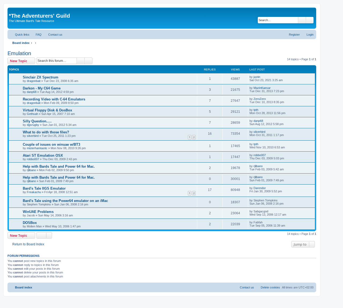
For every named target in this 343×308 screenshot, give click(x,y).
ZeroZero (259, 98)
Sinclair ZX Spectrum (40, 77)
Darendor (259, 188)
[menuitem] (36, 34)
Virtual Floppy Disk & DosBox (47, 110)
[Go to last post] (262, 76)
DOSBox (30, 223)
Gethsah (32, 113)
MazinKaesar (262, 87)
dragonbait (33, 80)
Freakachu (34, 192)
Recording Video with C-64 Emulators (54, 99)
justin (256, 76)
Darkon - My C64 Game (42, 88)
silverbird (33, 135)
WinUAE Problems (38, 212)
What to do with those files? (46, 132)
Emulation (19, 53)
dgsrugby (33, 124)
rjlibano (31, 170)
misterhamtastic (37, 148)
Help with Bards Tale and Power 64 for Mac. (59, 166)
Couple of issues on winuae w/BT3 (51, 144)
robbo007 (33, 159)
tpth (255, 109)
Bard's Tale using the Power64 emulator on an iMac (65, 201)
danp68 (31, 91)
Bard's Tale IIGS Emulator (44, 188)
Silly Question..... (37, 121)
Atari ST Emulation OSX (43, 155)
